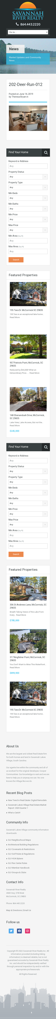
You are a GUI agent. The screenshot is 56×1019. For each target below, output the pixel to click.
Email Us (27, 910)
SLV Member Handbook (19, 868)
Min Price (13, 214)
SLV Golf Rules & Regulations (21, 854)
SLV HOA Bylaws (15, 858)
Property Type (16, 182)
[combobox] (28, 176)
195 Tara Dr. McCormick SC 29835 (26, 310)
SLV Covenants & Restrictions (21, 849)
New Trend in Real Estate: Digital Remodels (27, 800)
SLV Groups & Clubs (17, 872)
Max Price (13, 225)
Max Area (16, 246)
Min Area (16, 236)
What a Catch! (14, 812)
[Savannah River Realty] (28, 11)
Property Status (16, 172)
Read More (15, 317)
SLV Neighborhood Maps (19, 840)
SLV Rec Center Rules (17, 863)
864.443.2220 (30, 24)
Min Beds (13, 193)
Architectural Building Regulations (23, 844)
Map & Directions (14, 910)
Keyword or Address (18, 161)
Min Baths (13, 204)
